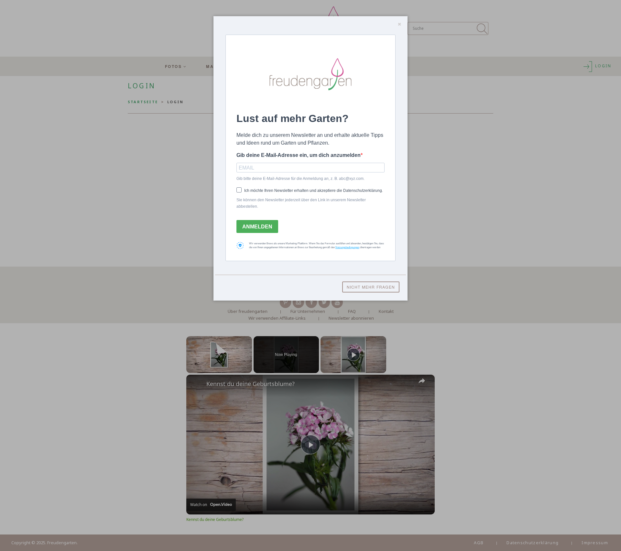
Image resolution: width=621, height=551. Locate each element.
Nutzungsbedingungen (347, 247)
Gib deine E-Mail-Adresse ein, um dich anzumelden (298, 155)
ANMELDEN (257, 226)
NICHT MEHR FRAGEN (371, 287)
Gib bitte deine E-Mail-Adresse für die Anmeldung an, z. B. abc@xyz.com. (300, 178)
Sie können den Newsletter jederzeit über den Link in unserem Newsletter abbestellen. (301, 203)
